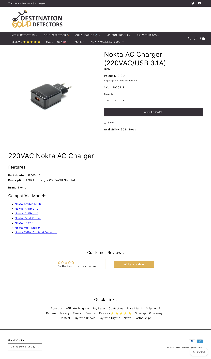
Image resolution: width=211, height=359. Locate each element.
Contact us (116, 308)
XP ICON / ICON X (117, 35)
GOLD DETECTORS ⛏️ (57, 35)
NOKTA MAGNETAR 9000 (106, 41)
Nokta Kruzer (23, 223)
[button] (189, 38)
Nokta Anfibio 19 (26, 208)
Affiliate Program (78, 308)
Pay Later (99, 308)
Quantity (108, 94)
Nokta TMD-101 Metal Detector (36, 232)
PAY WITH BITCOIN (148, 35)
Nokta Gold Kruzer (28, 218)
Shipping (108, 80)
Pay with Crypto (110, 318)
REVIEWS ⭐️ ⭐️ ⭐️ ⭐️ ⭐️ (26, 41)
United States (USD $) (23, 346)
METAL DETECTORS (23, 35)
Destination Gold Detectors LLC (189, 347)
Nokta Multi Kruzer (27, 227)
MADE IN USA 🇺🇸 (56, 41)
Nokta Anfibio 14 (26, 213)
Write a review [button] (134, 264)
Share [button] (111, 122)
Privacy (65, 313)
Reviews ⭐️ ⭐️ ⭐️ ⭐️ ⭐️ (116, 313)
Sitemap (141, 313)
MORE (78, 41)
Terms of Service (84, 313)
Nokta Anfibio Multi (28, 204)
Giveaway (155, 313)
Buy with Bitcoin (85, 318)
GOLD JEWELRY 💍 (86, 35)
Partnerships (143, 318)
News (128, 318)
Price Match (135, 308)
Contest (65, 318)
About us (57, 308)
